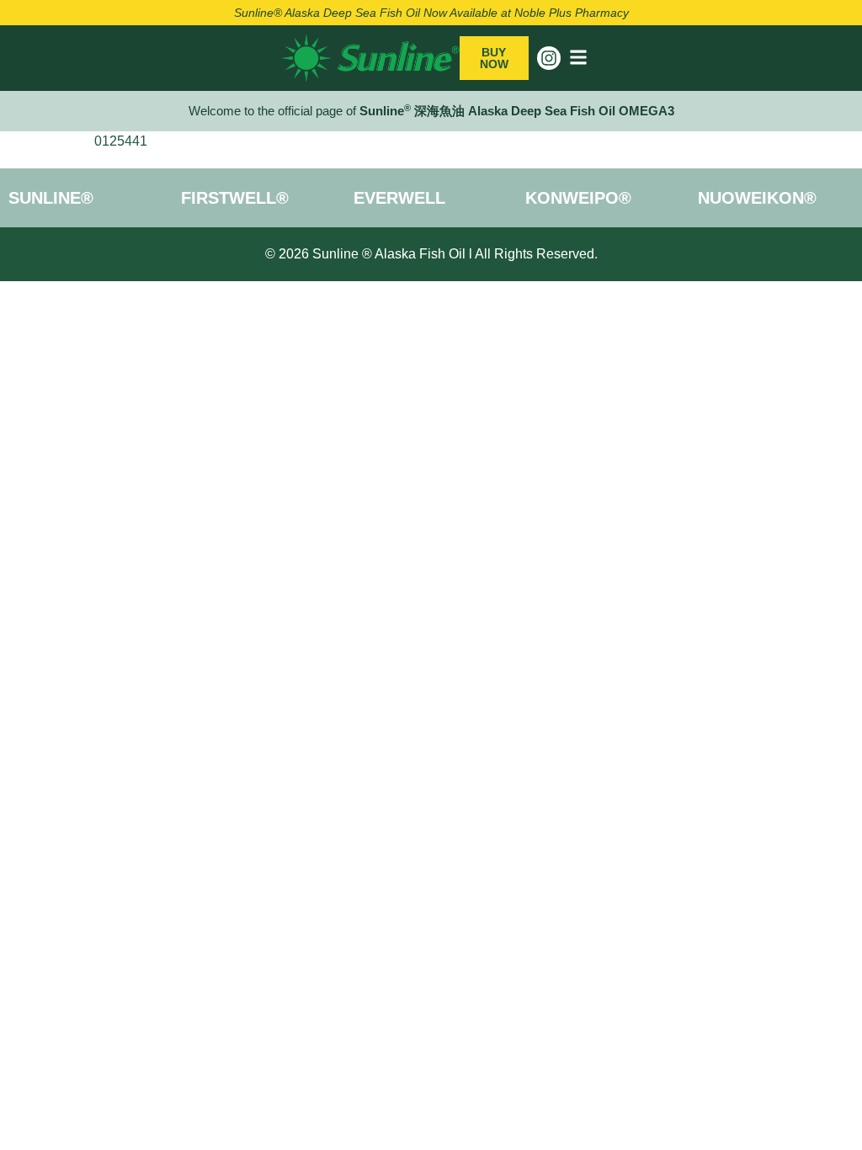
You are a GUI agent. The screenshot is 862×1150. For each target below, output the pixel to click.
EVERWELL (399, 198)
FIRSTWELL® (235, 198)
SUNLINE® (50, 198)
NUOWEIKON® (757, 198)
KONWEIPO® (578, 198)
